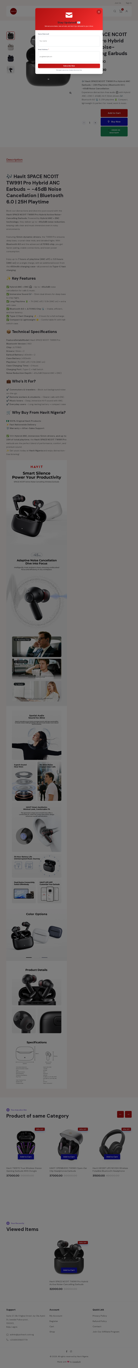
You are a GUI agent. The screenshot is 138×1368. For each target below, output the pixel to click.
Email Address (43, 49)
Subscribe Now (69, 66)
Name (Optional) (43, 34)
